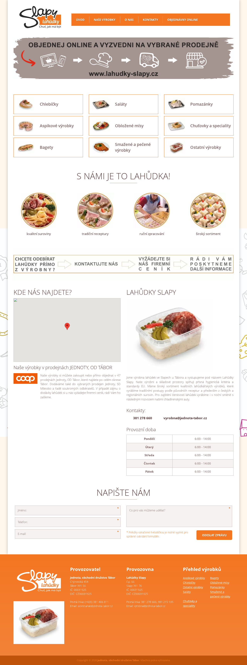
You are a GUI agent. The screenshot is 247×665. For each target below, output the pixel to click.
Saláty (187, 592)
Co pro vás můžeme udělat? (147, 510)
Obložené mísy (219, 582)
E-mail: (22, 534)
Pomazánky (217, 587)
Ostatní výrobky (193, 587)
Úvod (80, 20)
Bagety (214, 578)
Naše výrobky (104, 20)
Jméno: (22, 510)
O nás (129, 20)
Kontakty (150, 20)
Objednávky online (182, 20)
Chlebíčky (189, 582)
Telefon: (23, 522)
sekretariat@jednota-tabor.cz (95, 606)
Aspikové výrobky (194, 578)
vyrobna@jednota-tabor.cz (185, 418)
